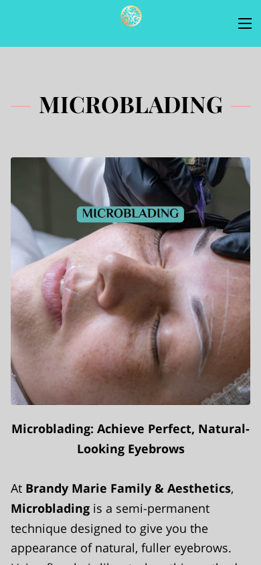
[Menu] (245, 23)
